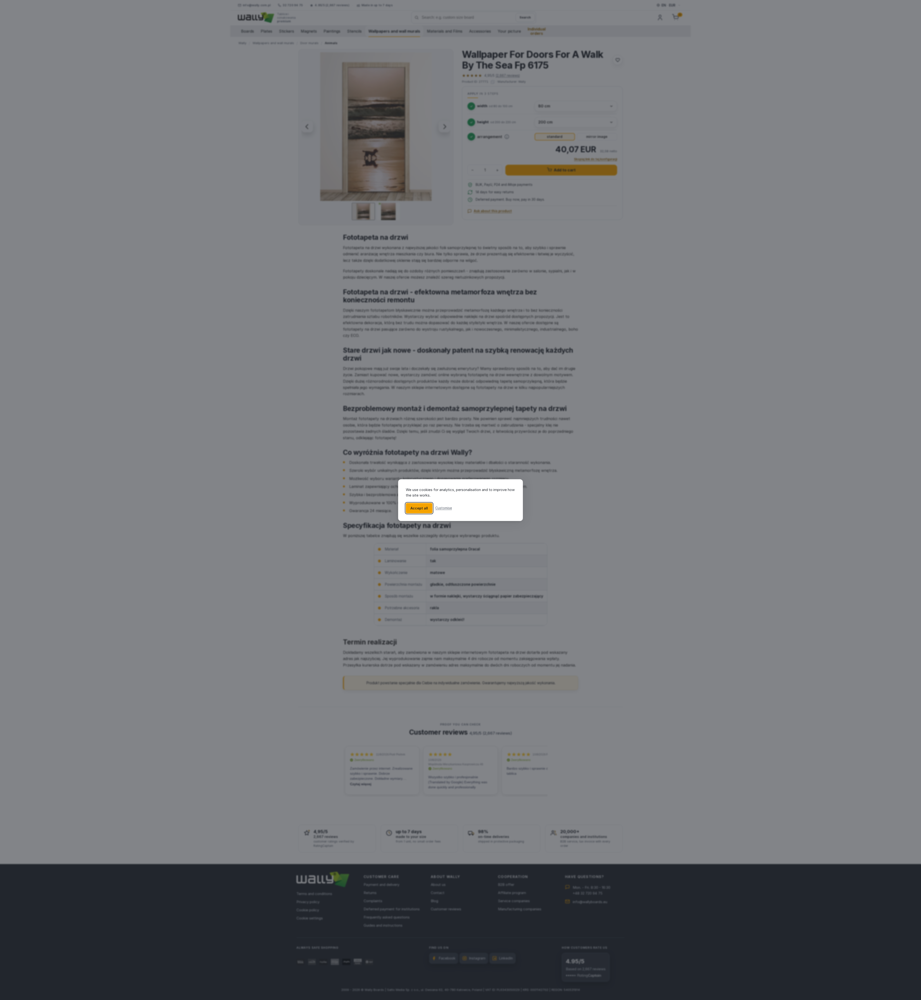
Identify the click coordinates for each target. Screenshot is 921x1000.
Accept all (419, 508)
